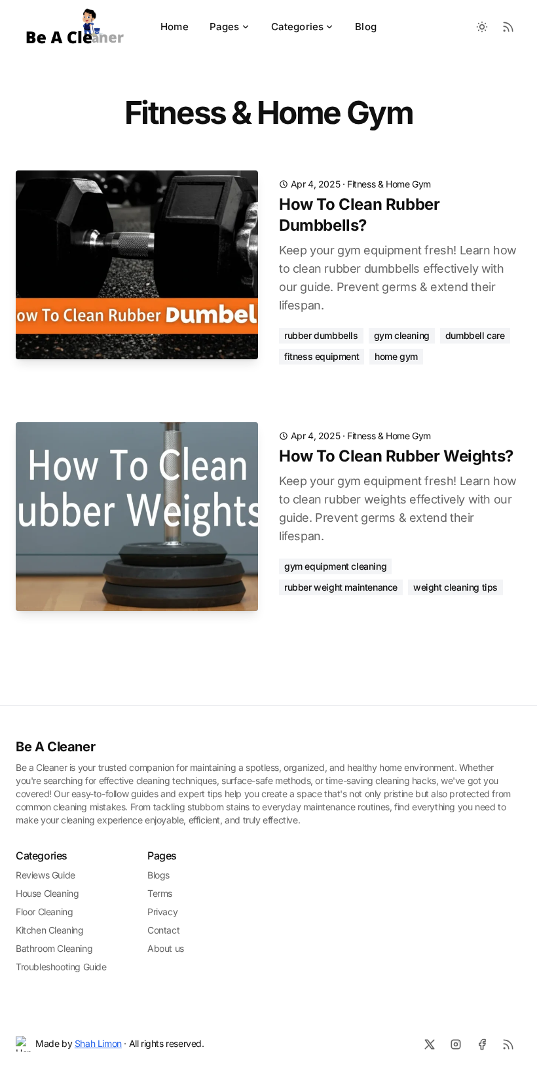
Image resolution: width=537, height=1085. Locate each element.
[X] (430, 1044)
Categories (297, 26)
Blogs (158, 874)
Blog (366, 26)
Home (174, 26)
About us (165, 948)
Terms (159, 893)
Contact (163, 930)
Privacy (162, 911)
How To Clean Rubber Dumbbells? (359, 215)
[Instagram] (456, 1044)
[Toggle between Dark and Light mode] (482, 27)
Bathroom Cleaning (54, 948)
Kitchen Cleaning (50, 930)
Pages (225, 26)
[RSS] (508, 1044)
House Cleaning (47, 893)
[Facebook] (482, 1044)
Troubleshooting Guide (61, 966)
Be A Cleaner (55, 747)
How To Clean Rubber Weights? (396, 455)
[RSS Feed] (508, 27)
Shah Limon (98, 1043)
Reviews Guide (45, 874)
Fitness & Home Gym (389, 183)
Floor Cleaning (44, 911)
